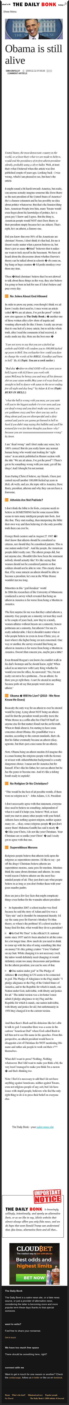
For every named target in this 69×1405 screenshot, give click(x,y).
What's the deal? (18, 1395)
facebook (58, 1378)
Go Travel (9, 1398)
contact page (15, 1378)
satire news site (45, 1127)
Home (7, 1395)
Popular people (51, 1395)
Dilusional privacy (35, 1395)
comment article (17, 73)
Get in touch (10, 1337)
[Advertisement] (34, 116)
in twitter (36, 1378)
